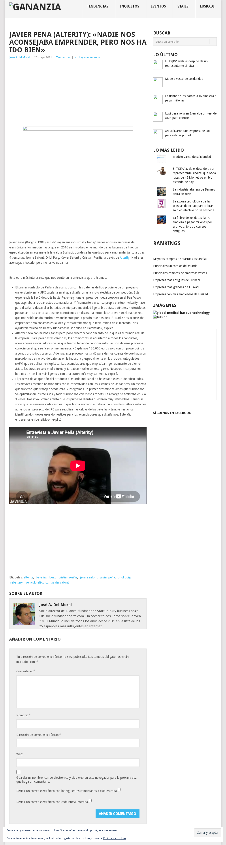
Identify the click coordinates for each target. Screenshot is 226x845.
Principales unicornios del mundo (175, 266)
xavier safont (60, 582)
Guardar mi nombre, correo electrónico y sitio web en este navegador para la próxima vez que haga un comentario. (76, 779)
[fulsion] (160, 317)
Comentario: (25, 671)
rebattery (16, 582)
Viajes (182, 6)
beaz (52, 577)
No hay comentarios (87, 57)
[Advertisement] (78, 93)
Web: (19, 754)
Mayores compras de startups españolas (180, 259)
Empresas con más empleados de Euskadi (181, 294)
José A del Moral (19, 57)
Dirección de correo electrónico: (38, 734)
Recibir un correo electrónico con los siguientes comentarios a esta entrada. (67, 791)
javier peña (107, 577)
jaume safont (89, 577)
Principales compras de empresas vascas (180, 273)
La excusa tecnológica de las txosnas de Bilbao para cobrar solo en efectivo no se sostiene (193, 206)
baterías (41, 577)
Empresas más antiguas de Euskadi (176, 280)
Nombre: (23, 715)
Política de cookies (114, 838)
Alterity (125, 257)
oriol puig (124, 577)
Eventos (158, 6)
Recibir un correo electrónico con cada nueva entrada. (52, 802)
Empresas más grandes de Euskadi (176, 287)
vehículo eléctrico (37, 582)
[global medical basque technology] (181, 313)
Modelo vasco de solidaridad (192, 156)
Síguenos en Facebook (172, 413)
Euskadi (207, 6)
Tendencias (97, 6)
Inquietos (129, 6)
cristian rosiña (68, 577)
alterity (28, 577)
